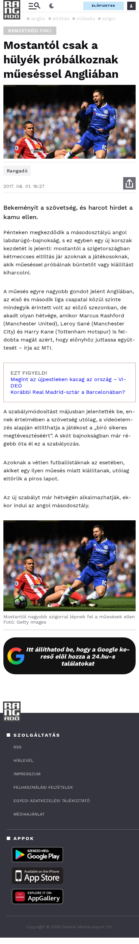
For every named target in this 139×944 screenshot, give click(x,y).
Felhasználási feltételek (43, 787)
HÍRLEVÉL (23, 760)
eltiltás (61, 18)
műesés (86, 18)
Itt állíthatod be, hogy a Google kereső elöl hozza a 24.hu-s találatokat (78, 656)
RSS (17, 747)
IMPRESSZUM (26, 774)
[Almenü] (34, 6)
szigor (109, 18)
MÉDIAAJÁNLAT (29, 814)
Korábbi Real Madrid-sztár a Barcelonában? (67, 392)
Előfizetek (103, 5)
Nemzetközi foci (30, 30)
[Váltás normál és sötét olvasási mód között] (52, 6)
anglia (38, 18)
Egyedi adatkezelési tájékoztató (51, 800)
